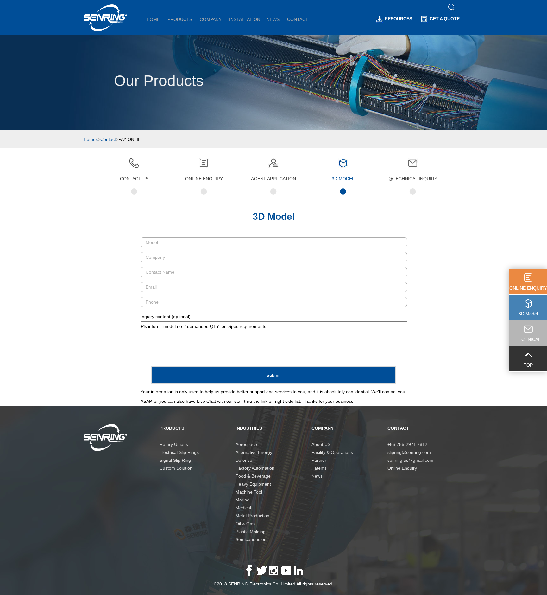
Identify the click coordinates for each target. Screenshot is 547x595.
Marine (242, 499)
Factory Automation (255, 468)
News (317, 476)
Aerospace (246, 444)
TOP (528, 365)
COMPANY (211, 19)
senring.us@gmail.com (410, 460)
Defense (244, 460)
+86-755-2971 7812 (407, 444)
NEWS (273, 19)
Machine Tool (249, 491)
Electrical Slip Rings (179, 452)
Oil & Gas (245, 523)
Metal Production (252, 515)
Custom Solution (176, 468)
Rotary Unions (174, 444)
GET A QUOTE (445, 18)
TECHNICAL (528, 339)
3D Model (528, 313)
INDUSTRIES (249, 428)
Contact (108, 139)
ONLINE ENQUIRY (528, 288)
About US (320, 444)
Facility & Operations (332, 452)
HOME (153, 19)
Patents (319, 468)
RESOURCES (398, 18)
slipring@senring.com (409, 452)
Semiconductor (251, 539)
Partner (318, 460)
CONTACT (297, 19)
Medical (243, 507)
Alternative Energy (254, 452)
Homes (91, 139)
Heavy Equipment (253, 484)
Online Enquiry (402, 468)
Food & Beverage (253, 476)
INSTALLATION (244, 19)
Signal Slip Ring (175, 460)
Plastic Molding (251, 531)
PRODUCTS (179, 19)
